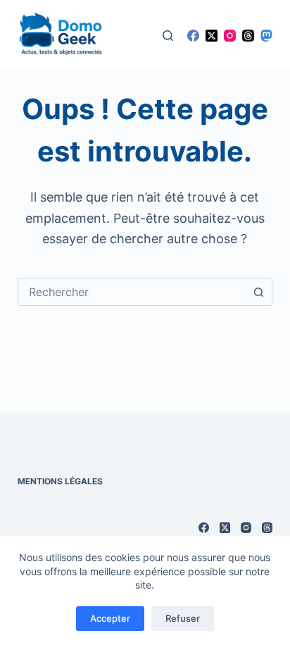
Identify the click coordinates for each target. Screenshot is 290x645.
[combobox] (132, 292)
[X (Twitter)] (212, 36)
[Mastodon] (266, 36)
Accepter (110, 618)
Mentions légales (60, 481)
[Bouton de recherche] (258, 291)
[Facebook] (193, 36)
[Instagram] (230, 36)
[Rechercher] (168, 35)
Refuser (182, 618)
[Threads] (248, 36)
